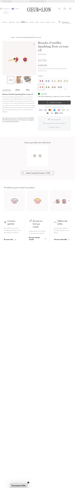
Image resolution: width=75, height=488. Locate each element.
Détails (18, 90)
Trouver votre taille (60, 239)
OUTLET (53, 22)
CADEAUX (42, 22)
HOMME (37, 22)
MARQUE (48, 22)
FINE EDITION (12, 22)
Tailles (28, 90)
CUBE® (24, 22)
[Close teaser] (28, 483)
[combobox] (66, 22)
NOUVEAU (4, 22)
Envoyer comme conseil (34, 238)
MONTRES (31, 22)
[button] (69, 201)
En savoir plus (8, 239)
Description (6, 90)
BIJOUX (18, 22)
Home (13, 37)
